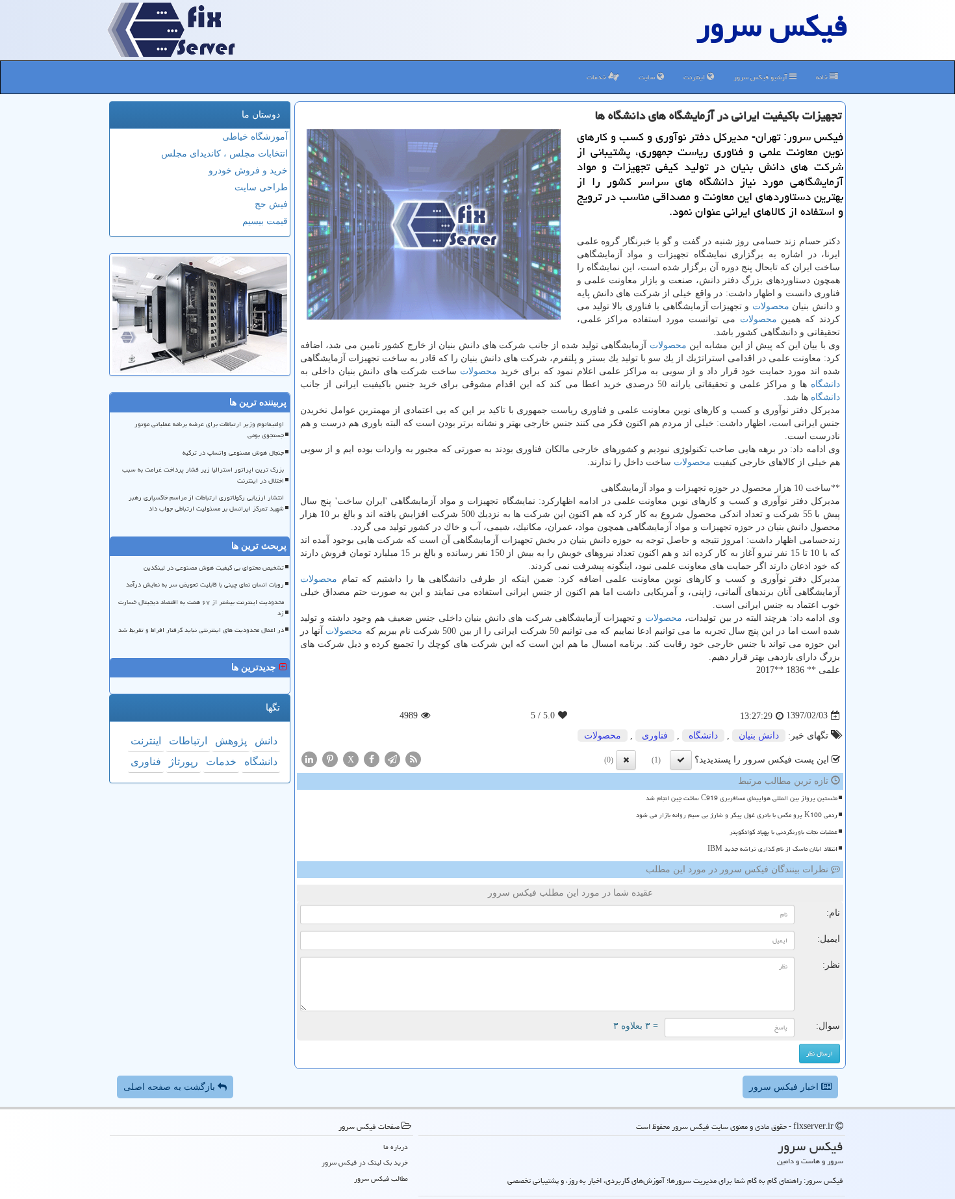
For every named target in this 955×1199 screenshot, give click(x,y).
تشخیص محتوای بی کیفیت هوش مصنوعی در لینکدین (214, 567)
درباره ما (395, 1147)
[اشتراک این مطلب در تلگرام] (392, 758)
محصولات (770, 306)
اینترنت (695, 77)
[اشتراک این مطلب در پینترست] (330, 758)
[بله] (681, 760)
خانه (823, 77)
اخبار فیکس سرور (785, 1087)
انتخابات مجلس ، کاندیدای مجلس (224, 153)
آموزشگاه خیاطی (255, 137)
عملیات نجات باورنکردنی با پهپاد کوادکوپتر (783, 832)
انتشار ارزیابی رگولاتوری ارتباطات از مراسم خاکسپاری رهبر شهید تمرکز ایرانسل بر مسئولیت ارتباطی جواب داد (206, 503)
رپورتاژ (183, 761)
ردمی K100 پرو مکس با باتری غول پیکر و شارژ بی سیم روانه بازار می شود (736, 815)
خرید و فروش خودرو (248, 170)
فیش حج (271, 204)
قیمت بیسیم (265, 221)
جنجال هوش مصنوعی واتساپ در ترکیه (233, 452)
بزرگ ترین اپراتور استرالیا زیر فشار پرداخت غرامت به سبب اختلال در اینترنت (203, 475)
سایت (648, 77)
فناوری (655, 735)
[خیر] (626, 760)
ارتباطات (188, 740)
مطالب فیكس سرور (381, 1178)
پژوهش (231, 740)
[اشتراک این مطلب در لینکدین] (309, 758)
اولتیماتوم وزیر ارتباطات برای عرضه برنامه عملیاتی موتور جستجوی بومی (209, 430)
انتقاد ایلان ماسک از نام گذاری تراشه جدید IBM (772, 848)
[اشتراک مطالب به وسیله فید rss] (413, 758)
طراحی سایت (261, 187)
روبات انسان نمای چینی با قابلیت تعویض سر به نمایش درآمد (205, 584)
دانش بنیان (759, 735)
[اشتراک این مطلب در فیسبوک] (372, 758)
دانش (266, 740)
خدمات (597, 77)
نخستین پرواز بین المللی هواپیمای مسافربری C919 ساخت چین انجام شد (741, 798)
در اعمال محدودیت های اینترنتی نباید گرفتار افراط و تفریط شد (201, 630)
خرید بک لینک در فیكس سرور (365, 1162)
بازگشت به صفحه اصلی (170, 1087)
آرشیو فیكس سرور (761, 77)
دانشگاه (825, 384)
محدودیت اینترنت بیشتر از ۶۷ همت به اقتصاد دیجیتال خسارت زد (201, 608)
